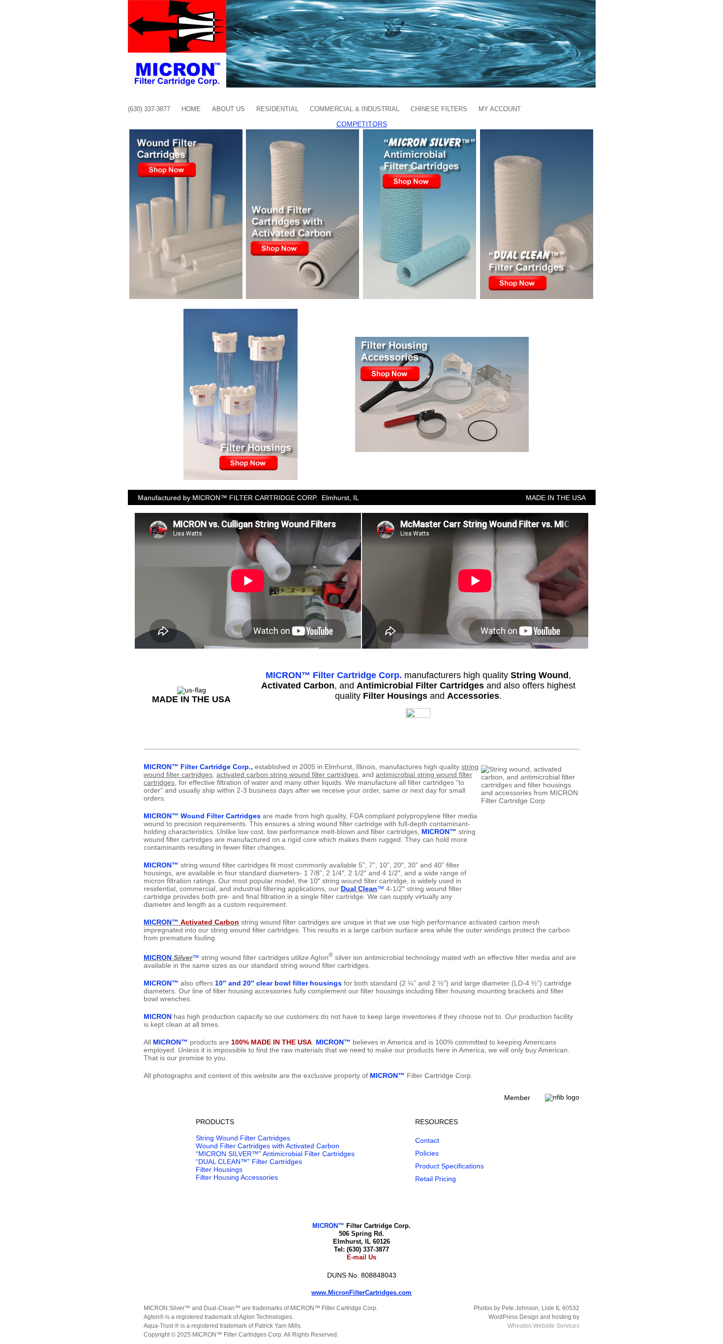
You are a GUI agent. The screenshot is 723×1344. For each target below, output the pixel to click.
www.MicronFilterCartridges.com (361, 1292)
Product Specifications (449, 1166)
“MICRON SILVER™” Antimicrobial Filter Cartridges (275, 1154)
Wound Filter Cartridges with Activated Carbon (267, 1146)
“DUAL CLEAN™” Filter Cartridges (249, 1161)
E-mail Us (361, 1257)
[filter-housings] (240, 312)
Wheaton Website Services (543, 1325)
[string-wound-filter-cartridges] (185, 133)
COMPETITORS (361, 124)
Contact (427, 1140)
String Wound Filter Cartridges (243, 1138)
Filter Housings (219, 1169)
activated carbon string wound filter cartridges (287, 774)
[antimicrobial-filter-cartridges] (419, 133)
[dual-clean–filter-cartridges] (536, 133)
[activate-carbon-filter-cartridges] (302, 133)
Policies (427, 1153)
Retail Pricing (435, 1179)
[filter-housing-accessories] (442, 340)
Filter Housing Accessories (237, 1177)
